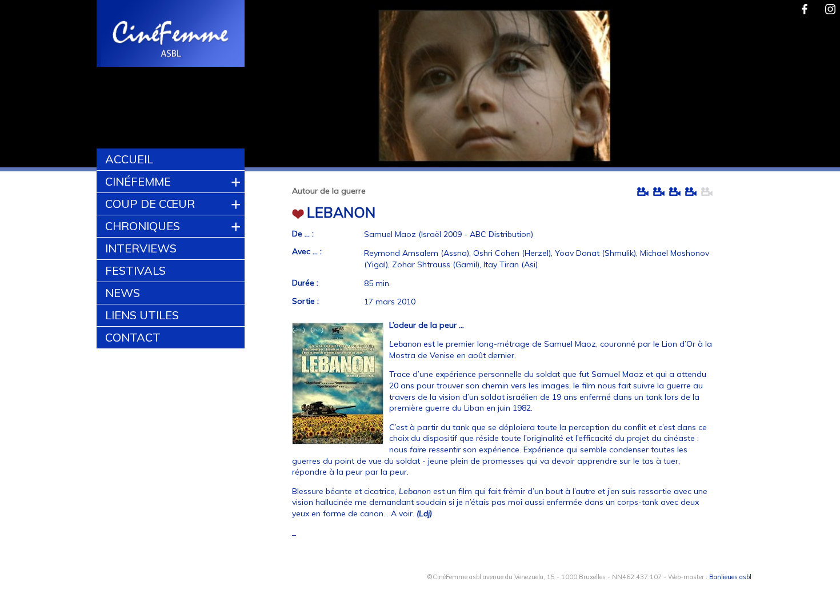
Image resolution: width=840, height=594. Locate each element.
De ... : (303, 233)
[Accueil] (171, 35)
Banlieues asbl (730, 577)
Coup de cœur (150, 203)
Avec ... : (307, 251)
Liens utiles (142, 315)
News (122, 293)
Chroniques (142, 226)
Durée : (305, 283)
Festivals (135, 270)
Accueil (129, 159)
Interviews (141, 248)
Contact (133, 337)
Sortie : (305, 301)
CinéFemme (138, 181)
